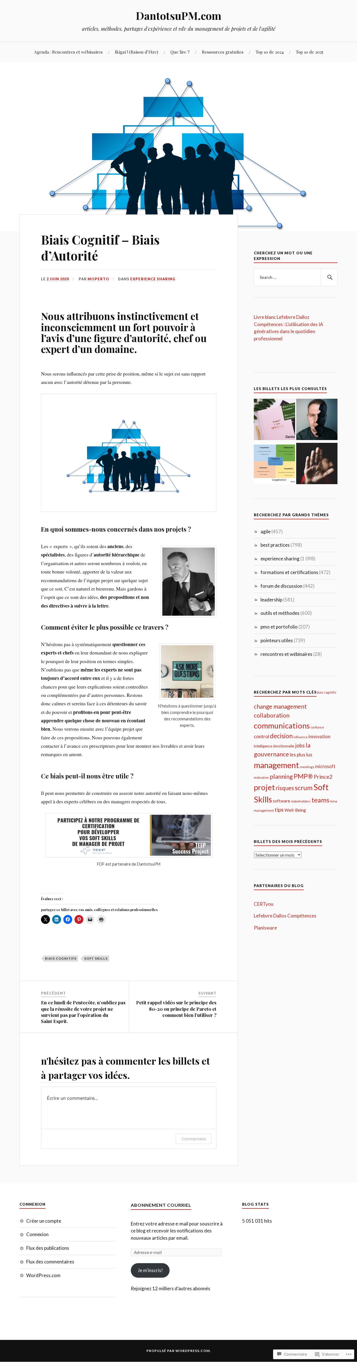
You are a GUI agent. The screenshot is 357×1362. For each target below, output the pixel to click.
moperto (98, 279)
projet (264, 787)
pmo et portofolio (279, 627)
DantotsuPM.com (178, 15)
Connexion (37, 1234)
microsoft (325, 766)
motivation (261, 777)
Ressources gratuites (222, 52)
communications (282, 725)
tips (279, 809)
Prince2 (323, 776)
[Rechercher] (329, 277)
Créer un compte (43, 1221)
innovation (319, 736)
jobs (300, 745)
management (276, 765)
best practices (275, 545)
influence (300, 737)
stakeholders (301, 801)
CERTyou (263, 904)
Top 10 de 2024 (270, 52)
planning (281, 776)
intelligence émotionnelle (274, 746)
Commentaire (194, 1138)
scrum (304, 787)
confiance (317, 727)
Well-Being (295, 810)
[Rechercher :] (295, 277)
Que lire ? (180, 52)
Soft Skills (96, 958)
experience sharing (152, 279)
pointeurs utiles (276, 640)
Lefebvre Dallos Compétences (285, 916)
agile (265, 531)
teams (320, 800)
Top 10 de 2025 (309, 52)
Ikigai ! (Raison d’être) (136, 52)
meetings (307, 767)
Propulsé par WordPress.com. (178, 1351)
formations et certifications (289, 572)
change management (280, 706)
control (261, 736)
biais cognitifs (60, 958)
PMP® (303, 776)
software (281, 800)
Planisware (265, 928)
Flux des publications (47, 1248)
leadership (271, 600)
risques (285, 788)
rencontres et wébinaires (286, 654)
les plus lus (301, 755)
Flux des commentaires (50, 1262)
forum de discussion (281, 586)
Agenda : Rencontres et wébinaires (68, 52)
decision (281, 736)
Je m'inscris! (150, 1270)
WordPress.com (43, 1275)
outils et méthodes (280, 613)
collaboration (272, 715)
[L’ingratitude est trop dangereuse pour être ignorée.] (274, 420)
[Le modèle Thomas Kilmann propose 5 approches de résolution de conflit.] (274, 464)
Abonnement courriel (161, 1205)
